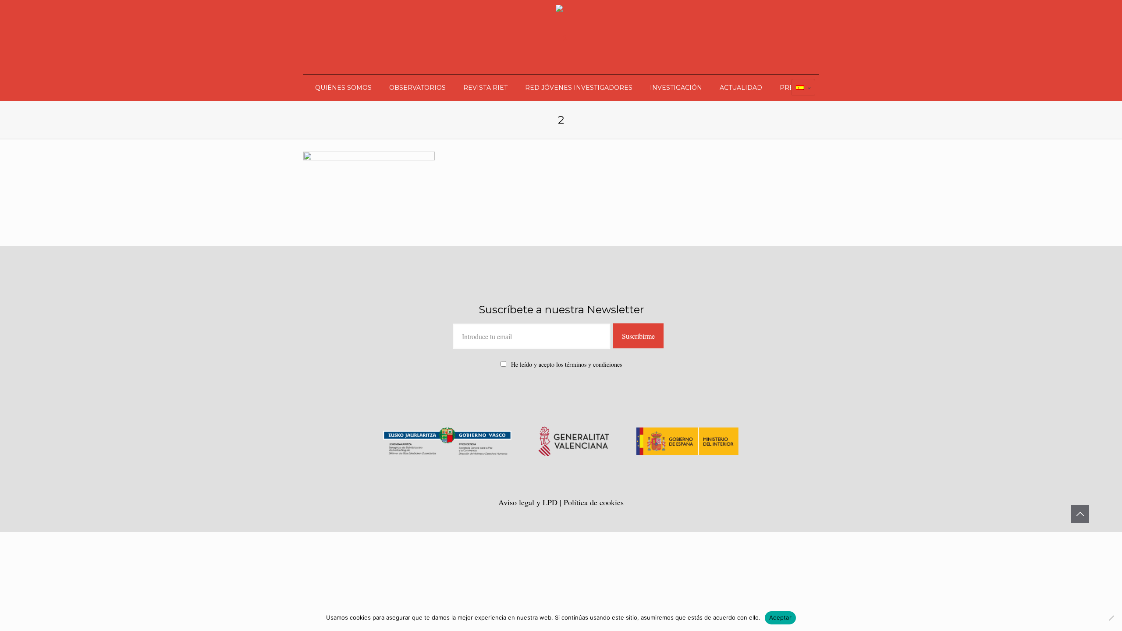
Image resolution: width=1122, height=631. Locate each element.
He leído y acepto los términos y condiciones (566, 364)
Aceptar (780, 617)
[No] (1111, 617)
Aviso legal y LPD (529, 502)
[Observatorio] (561, 37)
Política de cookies (594, 502)
